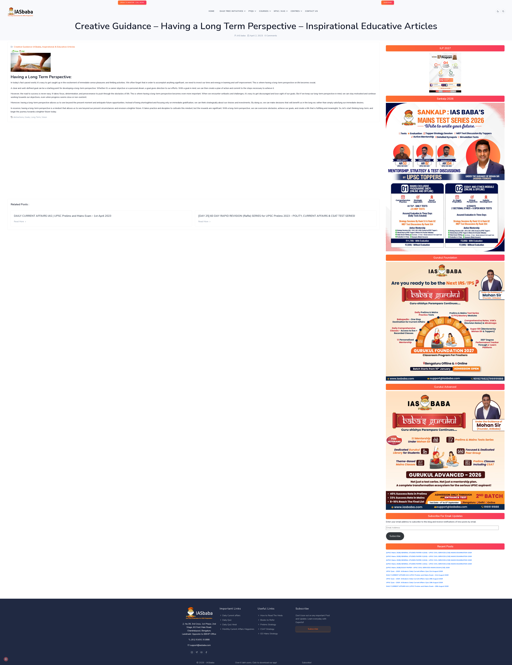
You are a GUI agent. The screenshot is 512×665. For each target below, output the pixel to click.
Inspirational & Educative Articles (58, 46)
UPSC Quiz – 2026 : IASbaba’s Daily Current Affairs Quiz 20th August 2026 (414, 579)
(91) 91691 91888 (200, 639)
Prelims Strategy (268, 624)
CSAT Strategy (267, 629)
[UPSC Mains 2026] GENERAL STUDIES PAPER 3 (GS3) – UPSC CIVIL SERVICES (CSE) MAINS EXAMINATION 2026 (429, 556)
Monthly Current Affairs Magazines (238, 629)
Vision (44, 117)
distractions (18, 117)
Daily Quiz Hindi (229, 624)
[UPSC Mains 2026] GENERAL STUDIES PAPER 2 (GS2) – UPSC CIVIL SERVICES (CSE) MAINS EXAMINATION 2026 (429, 560)
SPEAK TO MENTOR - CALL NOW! (132, 2)
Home (211, 11)
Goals (27, 117)
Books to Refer (267, 620)
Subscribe (395, 536)
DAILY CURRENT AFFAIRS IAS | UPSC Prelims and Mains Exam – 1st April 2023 (62, 216)
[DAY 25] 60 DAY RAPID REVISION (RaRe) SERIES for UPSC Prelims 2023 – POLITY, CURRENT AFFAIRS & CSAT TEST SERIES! (276, 216)
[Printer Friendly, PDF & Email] (18, 51)
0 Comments (271, 35)
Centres (295, 11)
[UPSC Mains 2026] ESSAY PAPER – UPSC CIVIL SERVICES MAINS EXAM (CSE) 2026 (417, 568)
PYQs (251, 11)
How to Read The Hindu (271, 615)
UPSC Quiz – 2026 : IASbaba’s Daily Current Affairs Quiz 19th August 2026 (414, 582)
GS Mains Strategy (269, 633)
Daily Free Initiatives (231, 11)
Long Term (36, 117)
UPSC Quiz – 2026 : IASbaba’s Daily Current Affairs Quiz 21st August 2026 (414, 571)
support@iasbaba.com (200, 645)
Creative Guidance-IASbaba (27, 46)
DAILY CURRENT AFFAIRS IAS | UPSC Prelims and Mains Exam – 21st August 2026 (417, 575)
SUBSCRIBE (388, 2)
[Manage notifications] (6, 659)
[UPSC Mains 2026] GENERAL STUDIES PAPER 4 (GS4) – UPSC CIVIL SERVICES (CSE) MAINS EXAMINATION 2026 (429, 553)
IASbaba (210, 662)
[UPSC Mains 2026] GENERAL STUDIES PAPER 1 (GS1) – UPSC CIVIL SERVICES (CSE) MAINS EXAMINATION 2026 (429, 564)
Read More (19, 221)
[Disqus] (193, 158)
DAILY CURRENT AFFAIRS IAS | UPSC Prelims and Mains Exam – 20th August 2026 (417, 586)
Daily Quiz (226, 620)
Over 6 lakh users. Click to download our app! (256, 662)
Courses (264, 11)
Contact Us (311, 11)
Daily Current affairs (231, 615)
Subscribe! (306, 662)
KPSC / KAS (279, 11)
